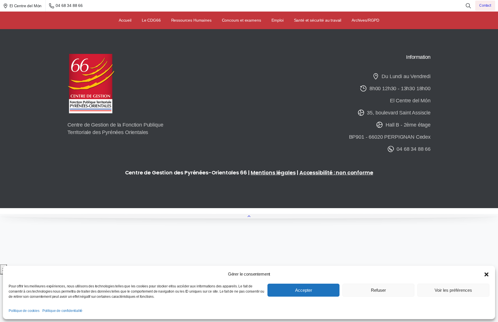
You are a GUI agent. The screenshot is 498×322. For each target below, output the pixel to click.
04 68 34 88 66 (69, 5)
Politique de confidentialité (62, 311)
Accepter (303, 290)
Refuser (378, 290)
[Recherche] (468, 5)
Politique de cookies (24, 311)
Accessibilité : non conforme (336, 172)
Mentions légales (273, 172)
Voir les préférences (453, 290)
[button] (486, 274)
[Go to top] (249, 216)
